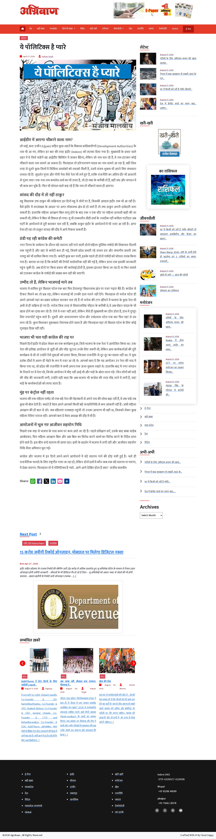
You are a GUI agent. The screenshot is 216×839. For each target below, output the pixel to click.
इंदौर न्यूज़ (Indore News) (34, 543)
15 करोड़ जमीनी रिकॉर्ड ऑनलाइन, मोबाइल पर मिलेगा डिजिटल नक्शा (71, 552)
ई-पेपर (188, 29)
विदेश (82, 28)
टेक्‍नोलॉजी (163, 28)
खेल (130, 28)
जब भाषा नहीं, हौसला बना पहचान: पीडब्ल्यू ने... (39, 683)
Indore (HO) (171, 777)
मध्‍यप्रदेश (53, 28)
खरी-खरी (93, 28)
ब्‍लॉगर (24, 38)
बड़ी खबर (41, 28)
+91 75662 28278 (167, 803)
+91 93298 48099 (167, 791)
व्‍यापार (151, 28)
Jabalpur (166, 801)
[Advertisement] (78, 508)
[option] (39, 693)
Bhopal (166, 789)
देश (30, 28)
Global (175, 28)
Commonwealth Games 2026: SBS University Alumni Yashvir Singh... (117, 685)
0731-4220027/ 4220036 (171, 779)
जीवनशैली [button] (118, 28)
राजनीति (140, 28)
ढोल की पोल (66, 681)
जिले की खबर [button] (67, 28)
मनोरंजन (105, 28)
